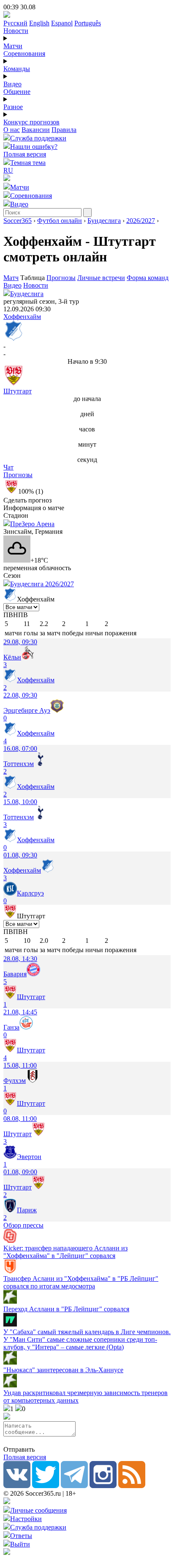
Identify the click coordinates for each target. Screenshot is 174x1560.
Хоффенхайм (22, 316)
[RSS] (131, 1485)
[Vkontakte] (16, 1485)
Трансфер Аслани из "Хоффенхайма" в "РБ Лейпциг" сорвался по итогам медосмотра (80, 1282)
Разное (13, 106)
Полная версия (24, 154)
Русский (15, 23)
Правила (64, 129)
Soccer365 (17, 220)
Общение (16, 91)
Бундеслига (104, 220)
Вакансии (36, 129)
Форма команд (148, 277)
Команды (16, 68)
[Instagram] (103, 1485)
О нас (11, 129)
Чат (8, 467)
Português (87, 23)
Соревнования (24, 53)
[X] (45, 1485)
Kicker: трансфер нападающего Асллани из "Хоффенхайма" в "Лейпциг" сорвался (65, 1251)
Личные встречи (101, 277)
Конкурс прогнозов (31, 122)
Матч (11, 277)
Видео (12, 84)
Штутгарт (17, 391)
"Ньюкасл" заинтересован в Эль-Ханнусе (63, 1369)
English (39, 23)
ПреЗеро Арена (32, 523)
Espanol (62, 23)
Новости (15, 30)
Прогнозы (61, 277)
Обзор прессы (23, 1225)
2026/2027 (140, 220)
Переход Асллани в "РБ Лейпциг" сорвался (66, 1309)
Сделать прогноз (27, 500)
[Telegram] (74, 1485)
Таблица (33, 277)
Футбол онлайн (59, 220)
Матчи (12, 45)
